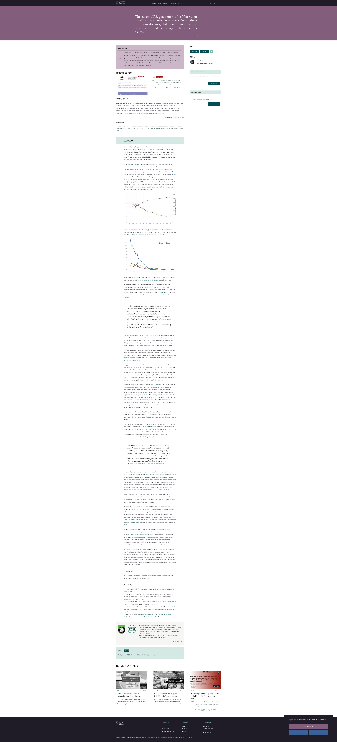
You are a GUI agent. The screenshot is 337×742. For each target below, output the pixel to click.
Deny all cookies (298, 732)
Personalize (319, 732)
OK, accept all (308, 726)
